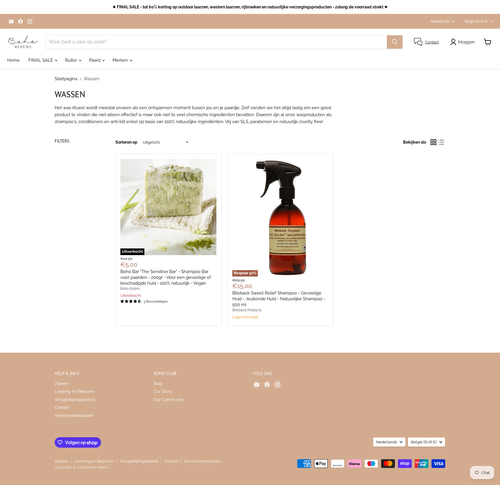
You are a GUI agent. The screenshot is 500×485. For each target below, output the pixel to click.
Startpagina (66, 78)
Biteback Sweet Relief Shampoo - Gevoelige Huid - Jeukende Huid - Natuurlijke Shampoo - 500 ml (278, 298)
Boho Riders (130, 289)
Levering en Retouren (75, 391)
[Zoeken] (394, 42)
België (476, 21)
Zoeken (62, 383)
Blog (158, 383)
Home (13, 60)
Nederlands (440, 21)
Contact (62, 407)
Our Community (169, 399)
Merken (121, 60)
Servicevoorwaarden (74, 415)
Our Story (163, 391)
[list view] (442, 142)
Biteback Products (247, 310)
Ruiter (71, 60)
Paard (95, 60)
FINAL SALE (41, 60)
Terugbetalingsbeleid (75, 399)
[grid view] (433, 142)
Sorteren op (126, 142)
